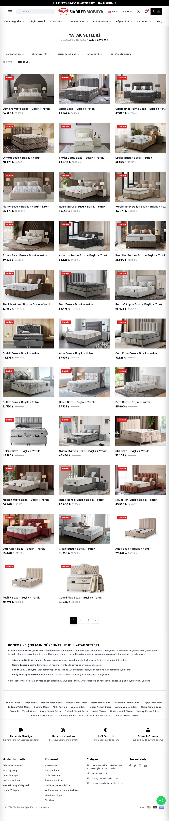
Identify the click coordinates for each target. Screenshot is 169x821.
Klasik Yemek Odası (150, 707)
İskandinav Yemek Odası (23, 711)
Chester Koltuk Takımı (98, 715)
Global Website (53, 775)
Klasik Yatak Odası (100, 702)
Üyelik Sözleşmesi (12, 790)
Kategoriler (13, 54)
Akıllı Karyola (60, 707)
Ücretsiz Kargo (10, 775)
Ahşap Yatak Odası (153, 702)
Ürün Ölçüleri (67, 54)
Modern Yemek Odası (99, 707)
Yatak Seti (93, 54)
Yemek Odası (77, 707)
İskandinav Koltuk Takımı (69, 715)
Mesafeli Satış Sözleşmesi (16, 785)
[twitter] (135, 766)
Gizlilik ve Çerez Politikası (57, 785)
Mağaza (81, 40)
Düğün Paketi (13, 702)
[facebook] (130, 766)
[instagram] (140, 766)
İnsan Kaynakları (54, 780)
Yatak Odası (30, 702)
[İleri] (165, 21)
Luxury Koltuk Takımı (148, 711)
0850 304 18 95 (100, 773)
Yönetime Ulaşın (53, 795)
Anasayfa (67, 40)
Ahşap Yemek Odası (50, 711)
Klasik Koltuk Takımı (41, 715)
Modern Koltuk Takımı (121, 711)
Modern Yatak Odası (51, 702)
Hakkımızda (51, 765)
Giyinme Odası (41, 707)
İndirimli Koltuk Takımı (126, 715)
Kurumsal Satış (52, 770)
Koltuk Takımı (99, 711)
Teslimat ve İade (11, 780)
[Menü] (10, 11)
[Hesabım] (138, 11)
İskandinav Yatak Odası (126, 702)
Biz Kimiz (49, 800)
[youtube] (145, 766)
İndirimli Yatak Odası (19, 707)
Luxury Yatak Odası (76, 702)
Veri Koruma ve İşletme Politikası (62, 790)
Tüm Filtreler (123, 54)
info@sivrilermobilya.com (105, 778)
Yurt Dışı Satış (10, 770)
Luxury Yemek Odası (125, 707)
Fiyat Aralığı (39, 54)
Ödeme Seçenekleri (13, 765)
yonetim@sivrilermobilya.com (107, 783)
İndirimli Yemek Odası (76, 711)
